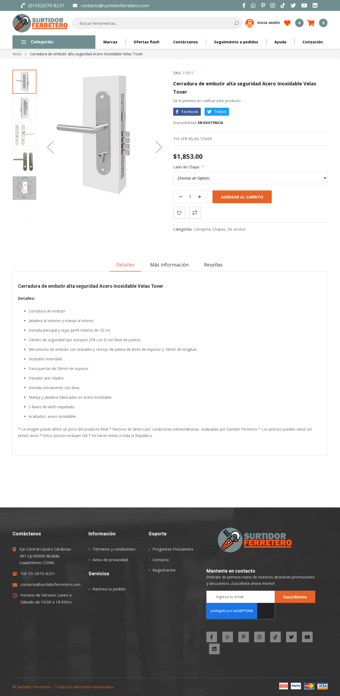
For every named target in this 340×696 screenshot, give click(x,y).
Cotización (313, 41)
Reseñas (213, 264)
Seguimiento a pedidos (236, 41)
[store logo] (40, 23)
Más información (169, 264)
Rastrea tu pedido (109, 588)
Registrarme (164, 570)
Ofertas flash (146, 41)
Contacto (160, 559)
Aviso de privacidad (110, 559)
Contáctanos (185, 41)
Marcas (110, 41)
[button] (50, 147)
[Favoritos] (179, 213)
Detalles (125, 264)
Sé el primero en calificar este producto (207, 100)
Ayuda (280, 41)
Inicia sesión (268, 22)
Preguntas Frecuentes (172, 549)
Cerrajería (202, 229)
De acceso (236, 229)
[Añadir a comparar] (195, 213)
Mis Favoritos (299, 22)
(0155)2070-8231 (46, 5)
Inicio (17, 53)
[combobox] (153, 23)
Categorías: (183, 229)
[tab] (125, 265)
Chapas (218, 229)
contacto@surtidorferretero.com (115, 5)
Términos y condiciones (113, 549)
